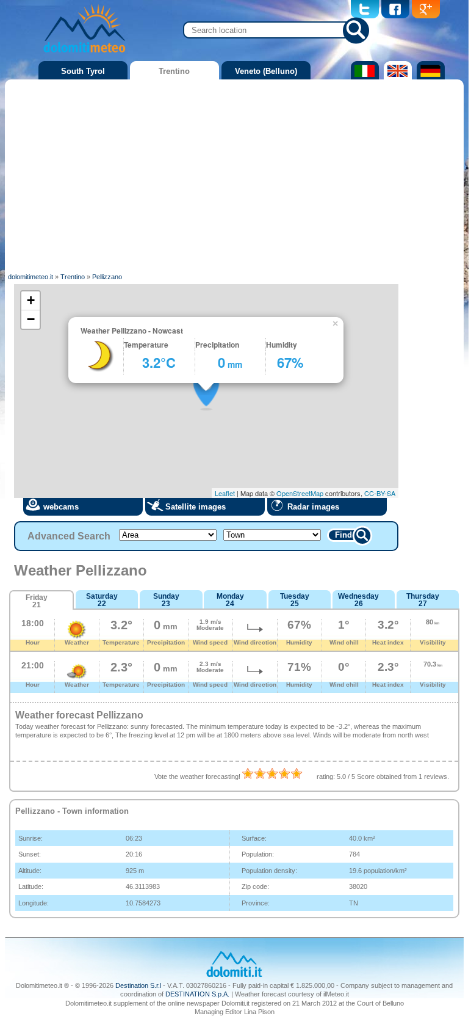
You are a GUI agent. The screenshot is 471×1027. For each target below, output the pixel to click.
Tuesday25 (294, 600)
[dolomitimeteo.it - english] (396, 77)
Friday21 (37, 601)
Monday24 (230, 600)
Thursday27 (422, 600)
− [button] (31, 319)
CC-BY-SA (379, 493)
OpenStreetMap (299, 493)
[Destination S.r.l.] (234, 975)
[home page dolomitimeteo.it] (84, 54)
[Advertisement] (234, 174)
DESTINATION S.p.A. (197, 994)
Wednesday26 (358, 600)
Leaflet (225, 493)
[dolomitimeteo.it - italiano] (363, 77)
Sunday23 (166, 600)
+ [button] (31, 300)
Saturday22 (102, 600)
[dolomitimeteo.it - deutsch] (429, 77)
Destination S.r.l (138, 985)
